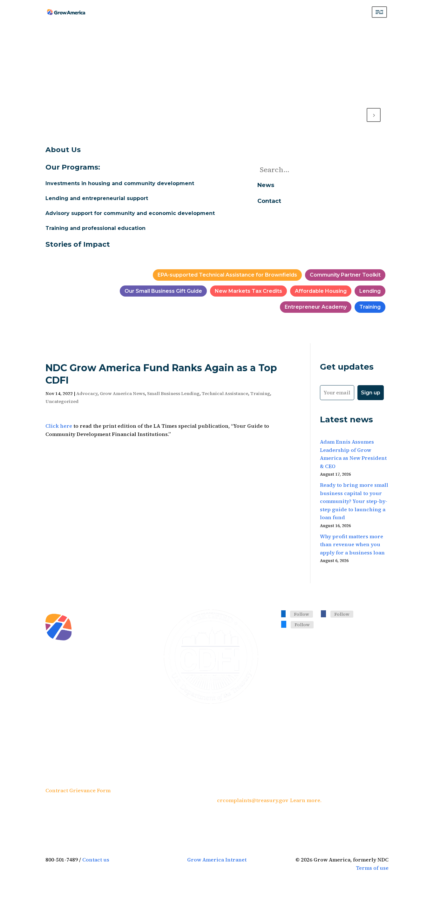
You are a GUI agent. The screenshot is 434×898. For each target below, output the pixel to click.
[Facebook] (323, 613)
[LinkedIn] (283, 613)
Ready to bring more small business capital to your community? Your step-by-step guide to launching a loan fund (354, 501)
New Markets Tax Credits (248, 291)
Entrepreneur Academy (316, 307)
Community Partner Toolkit (345, 275)
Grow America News (122, 393)
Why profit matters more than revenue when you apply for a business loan (352, 544)
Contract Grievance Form (78, 790)
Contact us (95, 859)
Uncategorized (61, 401)
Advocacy (87, 393)
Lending (370, 291)
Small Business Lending (173, 393)
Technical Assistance (225, 393)
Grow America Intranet (217, 859)
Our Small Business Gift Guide (163, 291)
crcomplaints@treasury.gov (252, 800)
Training (370, 307)
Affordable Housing (321, 291)
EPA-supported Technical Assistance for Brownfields (227, 275)
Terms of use (372, 867)
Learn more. (306, 800)
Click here (58, 425)
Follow (301, 614)
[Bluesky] (283, 624)
